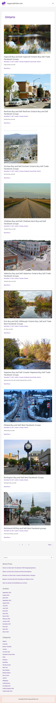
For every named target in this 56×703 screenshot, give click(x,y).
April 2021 (5, 629)
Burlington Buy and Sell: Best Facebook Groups (24, 477)
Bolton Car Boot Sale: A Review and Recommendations (17, 571)
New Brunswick (7, 665)
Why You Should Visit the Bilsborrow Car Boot (15, 583)
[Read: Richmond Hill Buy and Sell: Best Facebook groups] (27, 508)
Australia (5, 644)
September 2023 (7, 592)
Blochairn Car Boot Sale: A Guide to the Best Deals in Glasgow (19, 575)
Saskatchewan (6, 683)
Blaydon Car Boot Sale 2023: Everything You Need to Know (18, 579)
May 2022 (5, 611)
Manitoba (5, 662)
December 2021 (7, 624)
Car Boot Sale (6, 651)
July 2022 (5, 605)
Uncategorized (6, 685)
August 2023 (6, 595)
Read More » (7, 68)
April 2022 (5, 613)
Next (50, 544)
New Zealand (6, 670)
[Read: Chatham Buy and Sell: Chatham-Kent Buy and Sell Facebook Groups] (27, 200)
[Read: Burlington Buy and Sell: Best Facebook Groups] (27, 457)
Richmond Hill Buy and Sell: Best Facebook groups (25, 528)
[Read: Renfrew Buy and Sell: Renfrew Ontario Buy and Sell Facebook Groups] (27, 91)
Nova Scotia (6, 675)
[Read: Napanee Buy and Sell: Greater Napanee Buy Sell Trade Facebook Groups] (27, 353)
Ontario (39, 61)
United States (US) (7, 691)
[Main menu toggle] (53, 3)
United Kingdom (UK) (8, 688)
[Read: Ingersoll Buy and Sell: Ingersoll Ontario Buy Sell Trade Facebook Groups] (27, 39)
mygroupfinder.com (15, 3)
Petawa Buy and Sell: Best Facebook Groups (22, 425)
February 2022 (6, 618)
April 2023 (5, 597)
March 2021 (6, 631)
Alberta (4, 641)
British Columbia (7, 646)
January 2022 (6, 621)
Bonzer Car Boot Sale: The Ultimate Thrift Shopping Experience (19, 567)
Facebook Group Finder (30, 61)
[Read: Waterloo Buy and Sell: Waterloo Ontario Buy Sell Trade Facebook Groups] (27, 254)
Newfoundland (6, 672)
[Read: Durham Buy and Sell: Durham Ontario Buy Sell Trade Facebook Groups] (20, 145)
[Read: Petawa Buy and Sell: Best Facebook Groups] (28, 405)
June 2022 (5, 608)
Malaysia (5, 659)
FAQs (4, 657)
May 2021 (5, 626)
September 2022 (7, 600)
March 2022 (6, 616)
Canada (21, 61)
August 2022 (6, 603)
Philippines (5, 680)
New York (5, 667)
